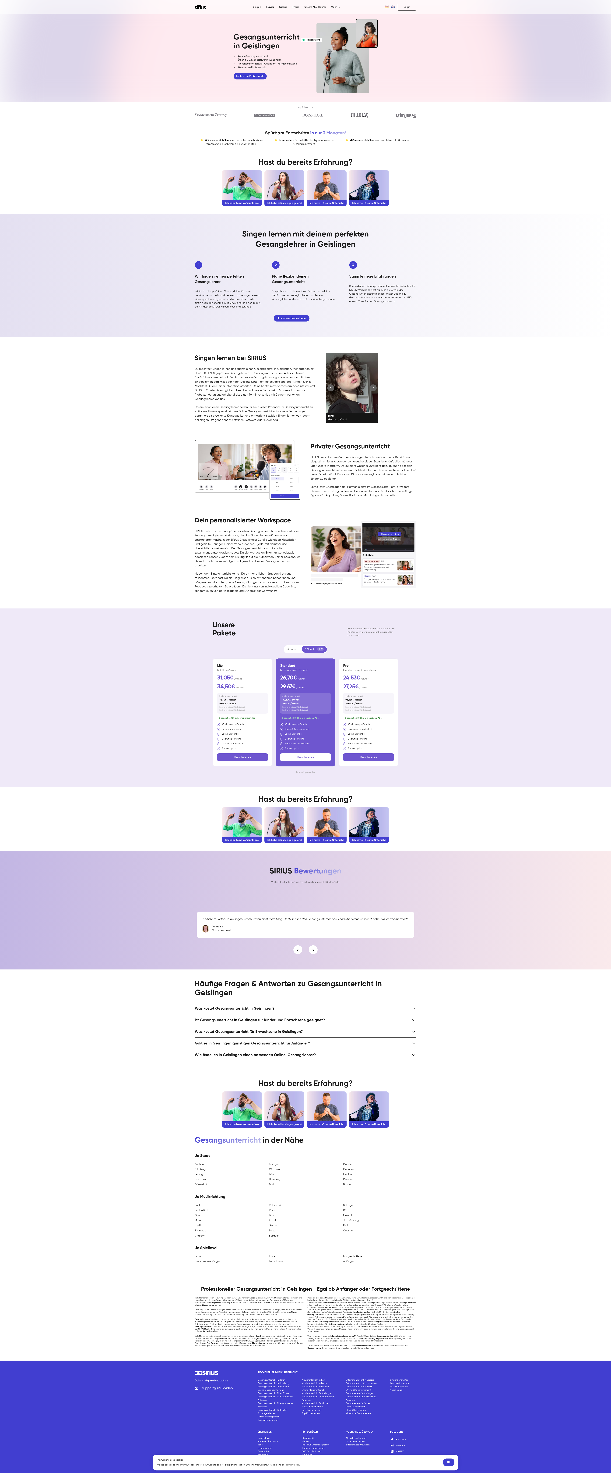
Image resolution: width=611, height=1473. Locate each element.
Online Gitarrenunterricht (358, 1390)
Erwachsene (276, 1261)
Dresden (348, 1179)
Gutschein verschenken (313, 1448)
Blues (272, 1231)
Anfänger (348, 1261)
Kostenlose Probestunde (250, 76)
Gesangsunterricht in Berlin (271, 1380)
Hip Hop (199, 1225)
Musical (347, 1215)
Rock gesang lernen (268, 1420)
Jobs (260, 1445)
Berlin (272, 1184)
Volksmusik (275, 1205)
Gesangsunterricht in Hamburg (273, 1383)
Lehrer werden (265, 1448)
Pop (271, 1215)
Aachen (199, 1164)
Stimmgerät (308, 1438)
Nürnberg (200, 1169)
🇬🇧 (393, 7)
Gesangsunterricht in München (273, 1387)
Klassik (273, 1220)
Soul (197, 1205)
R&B (345, 1210)
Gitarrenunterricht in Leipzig (360, 1380)
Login (407, 7)
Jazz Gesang (351, 1220)
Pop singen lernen (267, 1413)
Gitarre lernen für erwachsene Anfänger (361, 1398)
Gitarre (283, 7)
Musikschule (264, 1438)
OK (449, 1462)
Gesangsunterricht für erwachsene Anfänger (275, 1398)
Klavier (270, 7)
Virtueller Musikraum (268, 1441)
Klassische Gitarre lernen (358, 1413)
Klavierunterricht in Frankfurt (316, 1387)
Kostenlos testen (242, 757)
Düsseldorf (201, 1184)
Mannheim (349, 1169)
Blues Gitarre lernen (356, 1410)
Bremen (347, 1184)
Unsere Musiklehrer (315, 7)
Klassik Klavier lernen (312, 1407)
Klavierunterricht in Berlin (314, 1383)
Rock (272, 1210)
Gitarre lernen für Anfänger (359, 1393)
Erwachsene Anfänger (207, 1261)
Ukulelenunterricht (399, 1387)
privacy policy (293, 1465)
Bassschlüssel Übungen (358, 1445)
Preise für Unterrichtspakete (316, 1445)
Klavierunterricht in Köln (313, 1380)
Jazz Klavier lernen (311, 1410)
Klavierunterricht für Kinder (315, 1403)
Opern (198, 1215)
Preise (295, 7)
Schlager (348, 1205)
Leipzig (199, 1174)
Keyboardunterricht (400, 1383)
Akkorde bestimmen (356, 1438)
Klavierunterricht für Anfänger (316, 1393)
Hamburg (274, 1179)
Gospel (273, 1225)
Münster (347, 1164)
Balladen (274, 1236)
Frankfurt (348, 1174)
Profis (198, 1256)
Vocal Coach (396, 1390)
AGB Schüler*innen (311, 1451)
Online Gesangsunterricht (271, 1390)
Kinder (272, 1256)
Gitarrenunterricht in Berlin (359, 1387)
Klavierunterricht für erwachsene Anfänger (318, 1398)
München (274, 1169)
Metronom (307, 1441)
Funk (346, 1225)
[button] (336, 7)
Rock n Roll (201, 1210)
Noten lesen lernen (355, 1441)
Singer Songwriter (399, 1380)
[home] (202, 7)
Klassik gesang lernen (269, 1417)
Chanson (200, 1236)
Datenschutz (264, 1451)
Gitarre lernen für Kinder (358, 1403)
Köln (271, 1174)
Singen (257, 7)
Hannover (200, 1179)
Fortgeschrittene (352, 1256)
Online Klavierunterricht (313, 1390)
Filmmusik (200, 1231)
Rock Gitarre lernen (355, 1407)
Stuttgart (274, 1164)
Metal (198, 1220)
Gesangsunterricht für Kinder (272, 1410)
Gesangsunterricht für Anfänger (274, 1393)
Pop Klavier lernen (311, 1413)
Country (348, 1231)
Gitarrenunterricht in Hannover (361, 1383)
